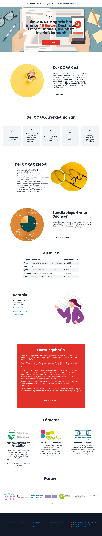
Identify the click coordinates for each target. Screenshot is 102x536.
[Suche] (78, 3)
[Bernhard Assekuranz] (92, 496)
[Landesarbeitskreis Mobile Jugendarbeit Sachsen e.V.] (65, 496)
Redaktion (73, 3)
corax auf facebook (22, 315)
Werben (59, 3)
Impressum (37, 522)
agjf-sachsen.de (50, 400)
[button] (49, 50)
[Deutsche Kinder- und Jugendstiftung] (51, 496)
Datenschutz (37, 524)
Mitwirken (33, 3)
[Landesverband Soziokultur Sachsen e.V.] (79, 496)
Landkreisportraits (65, 238)
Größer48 (40, 3)
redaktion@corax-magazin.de (25, 308)
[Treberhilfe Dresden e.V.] (37, 496)
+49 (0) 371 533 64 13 (22, 311)
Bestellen (66, 3)
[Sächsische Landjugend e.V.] (9, 496)
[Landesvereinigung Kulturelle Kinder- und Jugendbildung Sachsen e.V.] (23, 496)
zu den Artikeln (51, 43)
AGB (34, 526)
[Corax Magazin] (50, 3)
